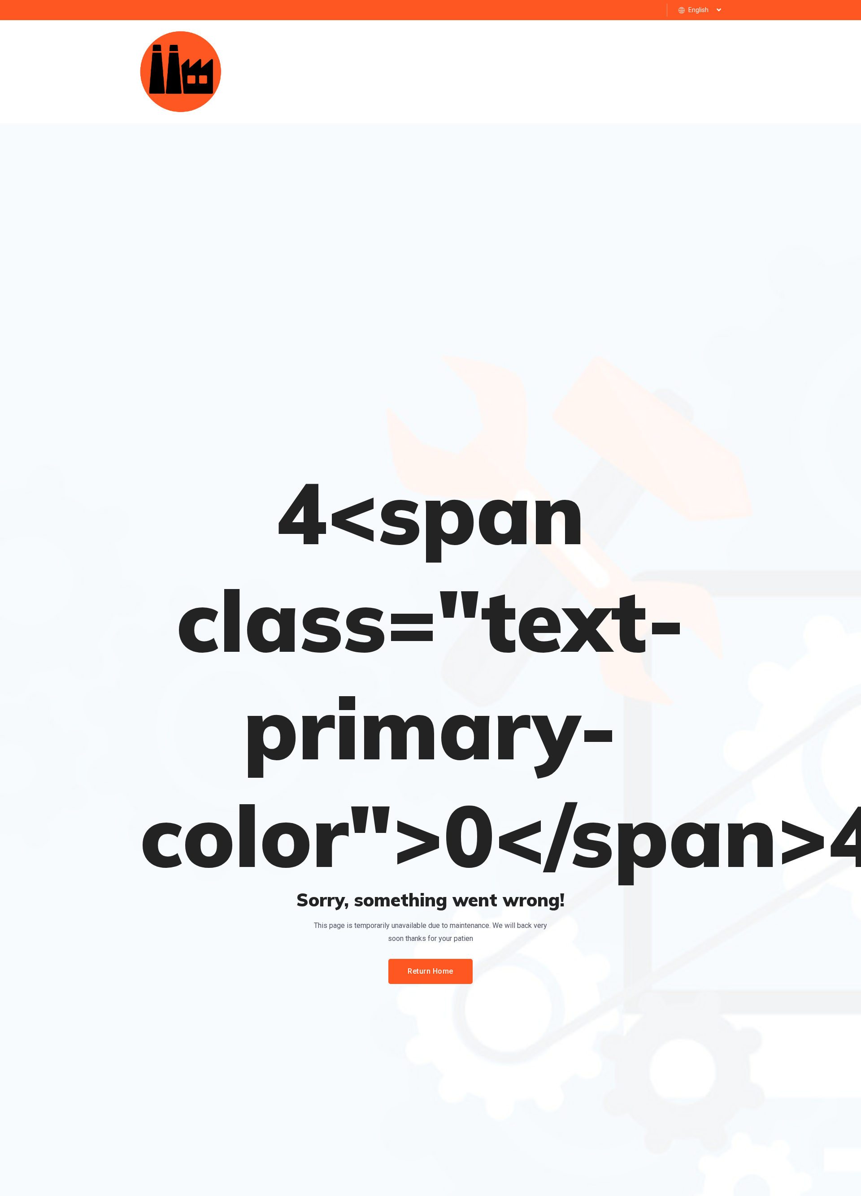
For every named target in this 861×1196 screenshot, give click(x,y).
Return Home (430, 971)
